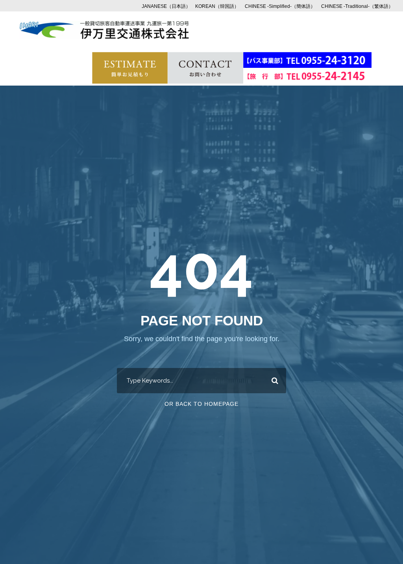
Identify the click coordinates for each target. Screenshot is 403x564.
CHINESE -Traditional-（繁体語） (357, 6)
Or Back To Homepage (201, 404)
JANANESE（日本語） (166, 6)
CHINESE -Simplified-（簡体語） (280, 6)
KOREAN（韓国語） (217, 6)
